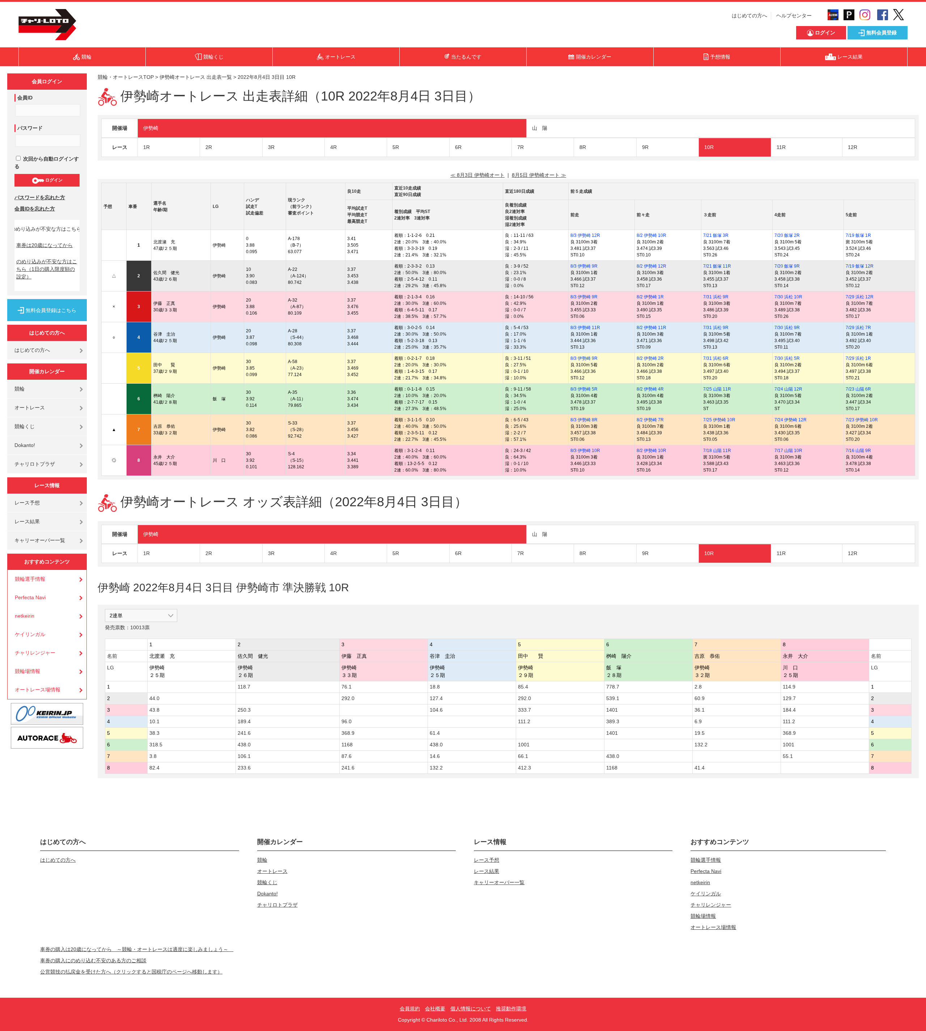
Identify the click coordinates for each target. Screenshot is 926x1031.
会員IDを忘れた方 (34, 209)
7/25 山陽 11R (717, 389)
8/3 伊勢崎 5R (584, 389)
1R (146, 147)
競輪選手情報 (30, 579)
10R (709, 147)
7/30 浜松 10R (788, 296)
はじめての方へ (749, 15)
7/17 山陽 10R (788, 450)
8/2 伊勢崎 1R (650, 296)
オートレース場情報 (37, 690)
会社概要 (435, 1008)
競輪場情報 (27, 671)
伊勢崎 (150, 128)
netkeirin (24, 616)
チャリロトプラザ (34, 464)
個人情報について (470, 1008)
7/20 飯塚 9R (787, 266)
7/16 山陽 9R (858, 450)
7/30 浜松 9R (787, 327)
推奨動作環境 (511, 1008)
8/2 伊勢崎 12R (651, 266)
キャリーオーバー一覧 (39, 540)
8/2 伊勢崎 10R (651, 235)
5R (395, 147)
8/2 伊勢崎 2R (650, 358)
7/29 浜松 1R (858, 358)
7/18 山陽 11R (717, 450)
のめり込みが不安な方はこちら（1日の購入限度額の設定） (46, 269)
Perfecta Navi (30, 597)
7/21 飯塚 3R (716, 235)
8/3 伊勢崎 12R (585, 235)
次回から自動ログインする (46, 162)
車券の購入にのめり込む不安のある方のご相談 (93, 960)
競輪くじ (24, 426)
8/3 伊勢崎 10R (585, 450)
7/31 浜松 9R (716, 296)
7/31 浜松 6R (716, 358)
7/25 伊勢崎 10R (719, 419)
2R (208, 147)
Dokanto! (24, 445)
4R (333, 147)
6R (458, 147)
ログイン (53, 180)
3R (271, 147)
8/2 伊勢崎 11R (651, 327)
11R (781, 147)
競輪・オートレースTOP (126, 77)
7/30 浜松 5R (787, 358)
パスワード (30, 128)
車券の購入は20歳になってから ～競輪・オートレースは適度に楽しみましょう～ (136, 949)
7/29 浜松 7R (858, 327)
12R (852, 147)
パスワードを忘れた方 (39, 197)
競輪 (19, 389)
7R (520, 147)
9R (645, 147)
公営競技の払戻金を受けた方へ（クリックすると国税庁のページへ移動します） (131, 972)
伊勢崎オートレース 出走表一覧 (196, 77)
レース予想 (27, 503)
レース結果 (27, 521)
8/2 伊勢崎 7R (650, 419)
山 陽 (539, 128)
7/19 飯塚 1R (858, 235)
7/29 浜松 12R (860, 296)
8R (582, 147)
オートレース (29, 407)
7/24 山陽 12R (788, 389)
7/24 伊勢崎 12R (790, 419)
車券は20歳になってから (44, 245)
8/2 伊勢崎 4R (650, 389)
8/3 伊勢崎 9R (584, 266)
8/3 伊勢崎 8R (584, 419)
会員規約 (410, 1008)
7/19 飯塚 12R (860, 266)
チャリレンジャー (35, 653)
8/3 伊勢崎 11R (585, 327)
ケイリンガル (30, 634)
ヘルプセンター (794, 15)
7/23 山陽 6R (858, 389)
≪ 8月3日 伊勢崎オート (477, 175)
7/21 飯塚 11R (717, 266)
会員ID (25, 98)
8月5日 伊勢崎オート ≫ (539, 175)
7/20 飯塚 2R (787, 235)
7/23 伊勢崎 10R (862, 419)
